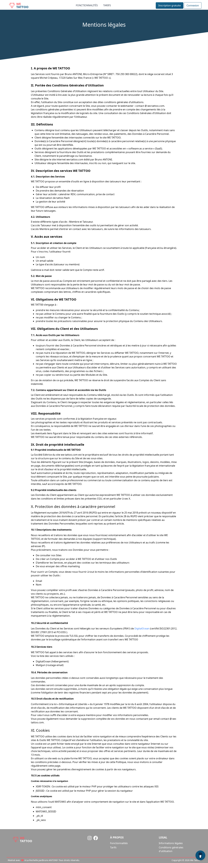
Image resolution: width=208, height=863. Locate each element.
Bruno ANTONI (49, 860)
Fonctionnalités (87, 5)
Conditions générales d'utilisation (171, 849)
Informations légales (171, 843)
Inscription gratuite (169, 5)
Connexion (193, 5)
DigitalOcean (141, 628)
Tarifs (107, 5)
